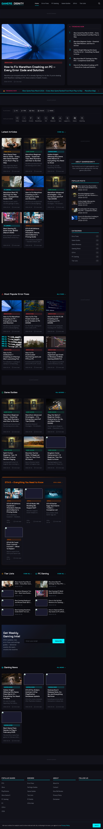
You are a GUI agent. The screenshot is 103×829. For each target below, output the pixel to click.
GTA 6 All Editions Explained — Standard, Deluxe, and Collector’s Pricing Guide (32, 232)
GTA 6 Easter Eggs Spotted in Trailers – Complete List (52, 507)
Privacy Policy (57, 795)
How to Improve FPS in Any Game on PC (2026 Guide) (56, 611)
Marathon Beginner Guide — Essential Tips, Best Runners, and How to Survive (86, 43)
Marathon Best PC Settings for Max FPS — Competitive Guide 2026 (85, 60)
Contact (55, 787)
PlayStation (5, 791)
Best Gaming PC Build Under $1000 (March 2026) (10, 230)
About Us (56, 783)
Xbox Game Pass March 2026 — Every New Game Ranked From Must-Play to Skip (86, 35)
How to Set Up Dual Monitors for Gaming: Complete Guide (56, 601)
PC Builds (30, 799)
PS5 (3, 783)
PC (2, 803)
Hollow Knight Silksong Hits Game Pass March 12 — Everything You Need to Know (86, 52)
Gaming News (52, 151)
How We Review (58, 791)
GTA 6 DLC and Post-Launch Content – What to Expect (13, 545)
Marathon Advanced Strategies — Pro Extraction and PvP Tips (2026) (56, 195)
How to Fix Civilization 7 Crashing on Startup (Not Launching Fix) (11, 356)
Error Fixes (45, 3)
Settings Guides (32, 787)
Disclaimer (56, 799)
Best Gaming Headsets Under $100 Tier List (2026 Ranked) (22, 611)
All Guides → (61, 392)
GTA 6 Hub (30, 803)
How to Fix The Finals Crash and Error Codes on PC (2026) (32, 320)
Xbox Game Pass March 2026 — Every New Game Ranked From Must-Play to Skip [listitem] (52, 91)
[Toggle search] (99, 3)
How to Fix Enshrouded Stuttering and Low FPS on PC (33, 356)
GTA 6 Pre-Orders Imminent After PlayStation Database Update (32, 693)
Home (37, 3)
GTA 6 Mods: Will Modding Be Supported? (33, 506)
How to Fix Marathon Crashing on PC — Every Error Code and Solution (29, 68)
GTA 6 (75, 3)
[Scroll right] (98, 91)
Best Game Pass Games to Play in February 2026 (10, 730)
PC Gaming (55, 3)
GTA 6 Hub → (58, 482)
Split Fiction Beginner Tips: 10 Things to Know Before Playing (10, 456)
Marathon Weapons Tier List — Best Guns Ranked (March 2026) (23, 592)
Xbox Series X (6, 795)
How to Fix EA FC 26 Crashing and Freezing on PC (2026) (55, 320)
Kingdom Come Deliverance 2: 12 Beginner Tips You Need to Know (55, 456)
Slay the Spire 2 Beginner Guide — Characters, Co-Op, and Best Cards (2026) (55, 419)
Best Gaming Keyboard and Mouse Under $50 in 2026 (23, 601)
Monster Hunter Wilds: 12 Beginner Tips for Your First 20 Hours (32, 456)
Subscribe (58, 641)
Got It (97, 825)
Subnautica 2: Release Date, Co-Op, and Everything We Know (55, 693)
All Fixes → (61, 294)
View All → (61, 132)
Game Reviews (85, 244)
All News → (61, 667)
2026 (3, 811)
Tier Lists (83, 3)
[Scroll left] (19, 91)
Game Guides (66, 3)
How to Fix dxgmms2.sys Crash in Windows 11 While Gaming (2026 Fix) (55, 356)
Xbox (3, 787)
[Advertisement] (51, 270)
